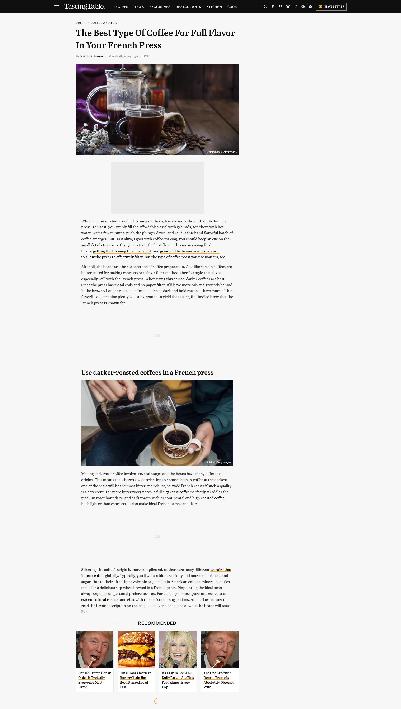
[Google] (303, 7)
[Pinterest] (280, 7)
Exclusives (159, 6)
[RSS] (310, 7)
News (139, 6)
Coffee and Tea (104, 22)
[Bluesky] (288, 7)
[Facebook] (258, 7)
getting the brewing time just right (122, 251)
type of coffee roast (174, 256)
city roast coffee (176, 491)
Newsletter (334, 6)
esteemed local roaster (100, 599)
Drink (81, 22)
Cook (232, 6)
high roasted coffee (208, 497)
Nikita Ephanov (92, 56)
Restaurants (188, 6)
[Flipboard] (273, 7)
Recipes (120, 6)
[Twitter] (265, 7)
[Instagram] (295, 7)
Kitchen (214, 6)
